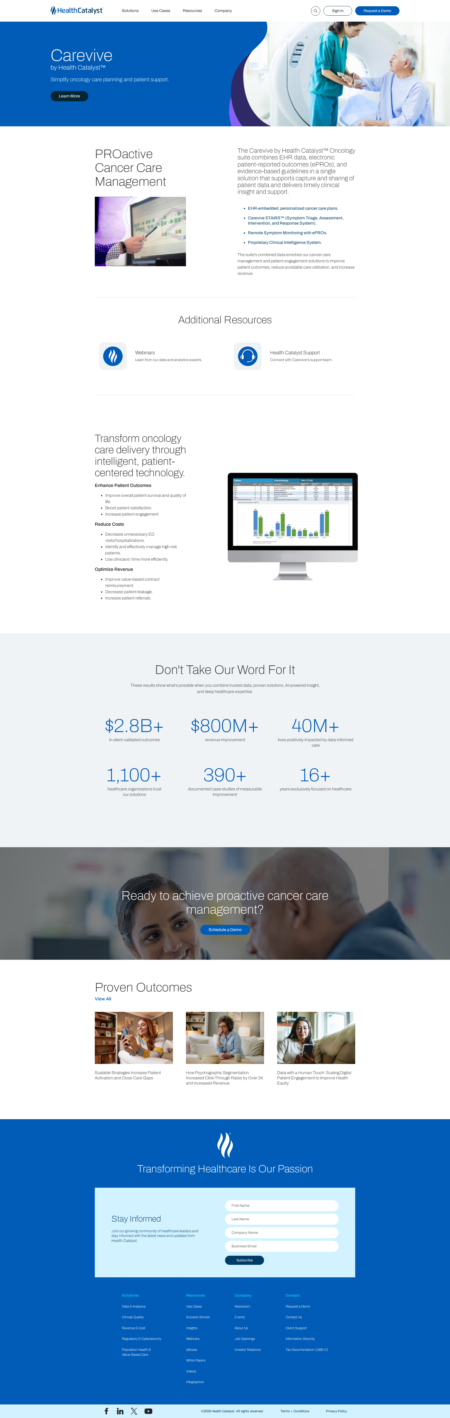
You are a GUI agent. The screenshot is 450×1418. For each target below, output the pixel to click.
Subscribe (244, 1260)
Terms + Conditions (294, 1411)
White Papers (195, 1360)
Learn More (69, 96)
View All (103, 998)
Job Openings (245, 1339)
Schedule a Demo (225, 929)
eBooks (191, 1350)
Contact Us (294, 1317)
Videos (191, 1371)
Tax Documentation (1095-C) (307, 1350)
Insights (191, 1328)
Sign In (337, 11)
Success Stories (198, 1317)
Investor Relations (248, 1350)
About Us (241, 1328)
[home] (83, 11)
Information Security (300, 1339)
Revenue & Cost (133, 1328)
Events (240, 1317)
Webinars (192, 1339)
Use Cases (160, 11)
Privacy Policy (336, 1411)
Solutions (130, 11)
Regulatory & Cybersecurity (141, 1339)
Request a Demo (377, 11)
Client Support (296, 1328)
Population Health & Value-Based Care (136, 1352)
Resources (192, 11)
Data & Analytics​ (134, 1306)
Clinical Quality (133, 1317)
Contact (292, 1295)
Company (223, 11)
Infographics (195, 1382)
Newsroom (242, 1306)
